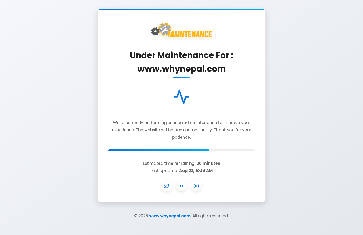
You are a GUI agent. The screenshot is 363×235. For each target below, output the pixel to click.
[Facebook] (181, 186)
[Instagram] (196, 186)
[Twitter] (167, 186)
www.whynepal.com (170, 216)
